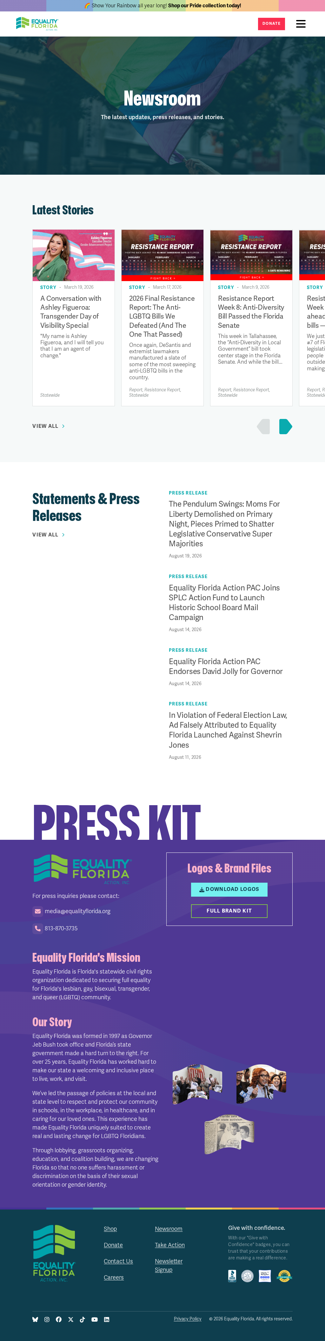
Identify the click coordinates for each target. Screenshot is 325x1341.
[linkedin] (106, 1320)
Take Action (170, 1245)
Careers (114, 1277)
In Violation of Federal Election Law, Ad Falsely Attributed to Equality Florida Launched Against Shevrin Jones (228, 730)
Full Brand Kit (229, 911)
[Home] (39, 24)
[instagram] (47, 1320)
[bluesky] (35, 1320)
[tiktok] (82, 1320)
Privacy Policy (188, 1319)
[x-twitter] (71, 1320)
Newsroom (168, 1228)
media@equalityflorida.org (77, 911)
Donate (271, 23)
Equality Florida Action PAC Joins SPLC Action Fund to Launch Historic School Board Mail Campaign (224, 603)
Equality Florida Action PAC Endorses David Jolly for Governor (226, 666)
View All (45, 426)
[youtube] (94, 1320)
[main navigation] (302, 24)
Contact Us (118, 1261)
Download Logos (232, 889)
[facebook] (59, 1320)
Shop (110, 1228)
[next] (284, 426)
